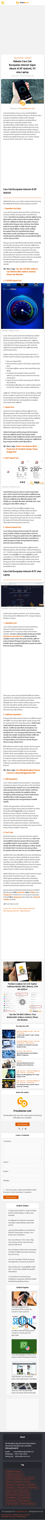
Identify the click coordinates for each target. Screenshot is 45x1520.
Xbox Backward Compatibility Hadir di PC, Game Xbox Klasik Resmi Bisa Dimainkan (21, 1269)
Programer (24, 1491)
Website (6, 1181)
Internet (28, 58)
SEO (28, 1494)
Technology (20, 1033)
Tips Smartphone (28, 1504)
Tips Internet (19, 58)
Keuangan (11, 1488)
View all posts (22, 1124)
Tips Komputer (12, 1504)
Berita (31, 1478)
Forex (9, 1481)
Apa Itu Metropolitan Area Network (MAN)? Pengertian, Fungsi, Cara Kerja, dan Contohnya (21, 1232)
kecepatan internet (11, 911)
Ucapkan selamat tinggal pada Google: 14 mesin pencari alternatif (23, 1333)
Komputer (22, 1488)
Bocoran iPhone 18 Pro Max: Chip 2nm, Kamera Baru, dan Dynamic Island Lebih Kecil (21, 1242)
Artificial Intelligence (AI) (25, 1031)
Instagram (7, 895)
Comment (7, 1141)
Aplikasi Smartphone (15, 1475)
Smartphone (12, 1497)
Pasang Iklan (21, 1517)
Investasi (31, 1484)
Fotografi (18, 1481)
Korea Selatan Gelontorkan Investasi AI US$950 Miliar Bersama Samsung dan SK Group (22, 1252)
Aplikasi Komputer (14, 1471)
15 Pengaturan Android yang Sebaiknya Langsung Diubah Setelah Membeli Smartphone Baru (22, 1279)
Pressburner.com (28, 76)
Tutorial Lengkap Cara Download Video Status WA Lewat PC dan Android (22, 1309)
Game (27, 1481)
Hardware (11, 1484)
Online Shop (11, 1491)
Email (6, 1171)
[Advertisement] (22, 31)
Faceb (19, 892)
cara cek (7, 908)
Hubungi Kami (18, 1515)
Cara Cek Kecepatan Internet (24, 908)
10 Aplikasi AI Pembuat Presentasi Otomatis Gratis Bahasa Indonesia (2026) (21, 1222)
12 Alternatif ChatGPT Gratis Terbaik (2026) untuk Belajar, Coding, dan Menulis (22, 1213)
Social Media (24, 1497)
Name (6, 1162)
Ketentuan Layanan (8, 1517)
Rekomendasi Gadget (15, 1494)
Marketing (33, 1488)
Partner (27, 1515)
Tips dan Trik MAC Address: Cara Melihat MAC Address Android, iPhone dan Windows (22, 272)
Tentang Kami (6, 1515)
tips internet (25, 911)
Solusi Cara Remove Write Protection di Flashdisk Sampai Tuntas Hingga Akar (22, 449)
